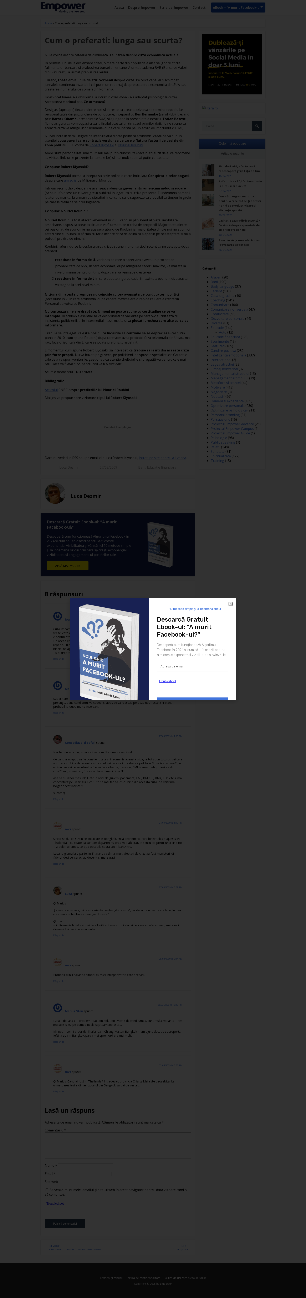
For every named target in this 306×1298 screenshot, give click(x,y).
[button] (230, 604)
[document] (153, 649)
